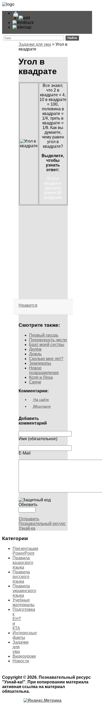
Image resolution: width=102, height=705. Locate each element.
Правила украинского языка (24, 591)
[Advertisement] (43, 228)
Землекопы (40, 363)
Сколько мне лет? (46, 358)
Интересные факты (25, 635)
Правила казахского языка (23, 562)
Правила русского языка (21, 577)
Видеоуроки (24, 656)
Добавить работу (48, 18)
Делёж (35, 349)
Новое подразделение (44, 370)
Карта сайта (43, 27)
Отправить (29, 519)
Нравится (28, 305)
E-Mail (25, 453)
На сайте (40, 400)
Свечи (35, 382)
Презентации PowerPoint (25, 550)
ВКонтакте (41, 406)
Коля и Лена (41, 377)
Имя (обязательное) (38, 439)
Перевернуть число (48, 340)
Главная (27, 13)
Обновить (28, 504)
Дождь (35, 354)
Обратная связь (50, 22)
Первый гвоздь (43, 335)
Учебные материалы (24, 602)
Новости (21, 661)
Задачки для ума (35, 44)
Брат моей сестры (46, 344)
